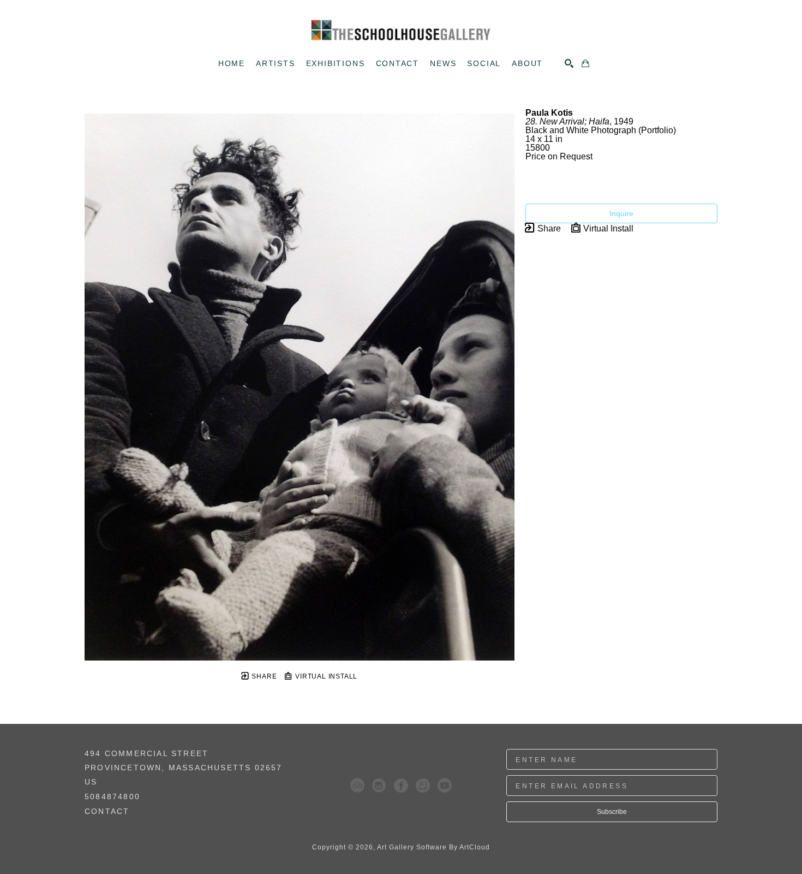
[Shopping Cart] (585, 63)
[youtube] (445, 785)
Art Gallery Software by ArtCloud (433, 847)
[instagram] (379, 785)
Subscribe (612, 812)
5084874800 (112, 797)
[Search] (569, 63)
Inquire (621, 213)
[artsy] (423, 785)
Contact (107, 811)
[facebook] (401, 785)
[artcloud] (357, 785)
